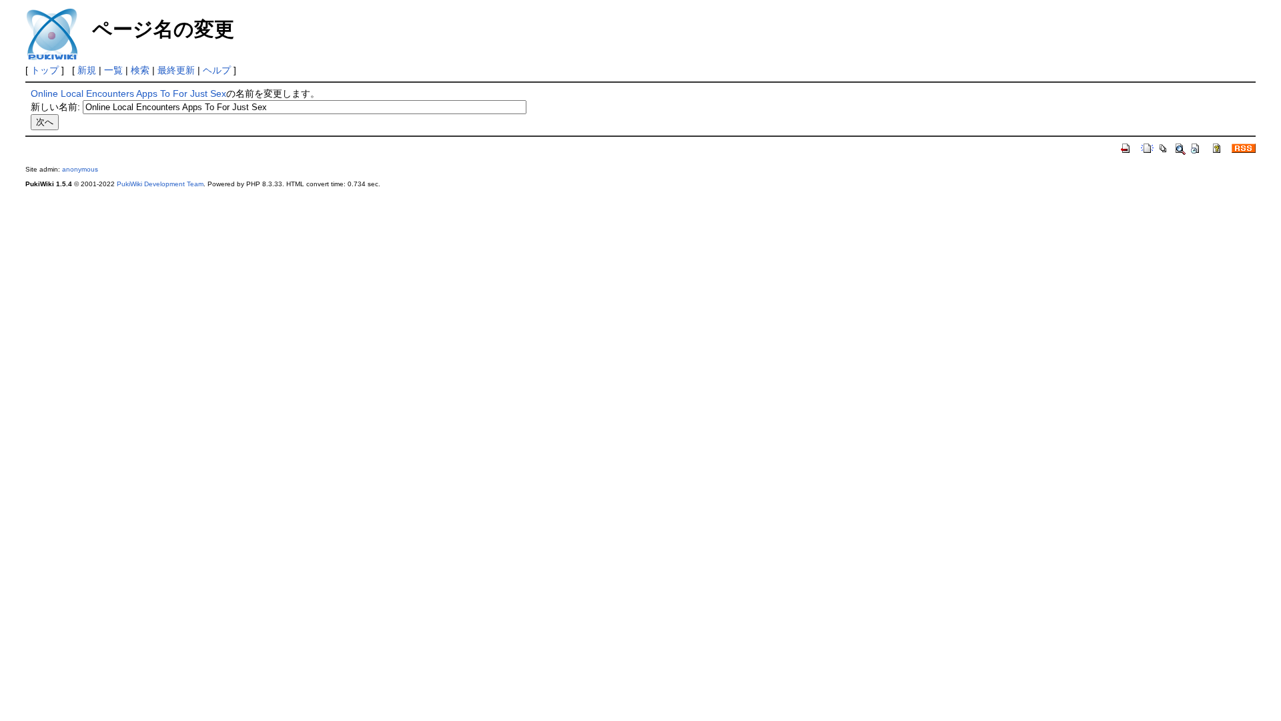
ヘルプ (217, 70)
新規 (86, 70)
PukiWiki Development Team (160, 184)
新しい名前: (55, 106)
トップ (45, 70)
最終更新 (176, 70)
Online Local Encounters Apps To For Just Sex (128, 93)
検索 (140, 70)
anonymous (80, 169)
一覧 (113, 70)
